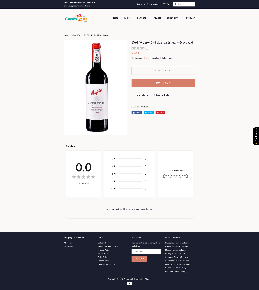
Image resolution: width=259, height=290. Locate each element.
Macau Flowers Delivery (175, 250)
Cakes (127, 18)
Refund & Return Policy (108, 246)
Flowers (142, 18)
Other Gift (173, 18)
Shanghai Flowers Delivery (176, 257)
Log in (139, 4)
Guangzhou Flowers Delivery (177, 264)
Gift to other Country (106, 264)
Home (115, 18)
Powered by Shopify (142, 279)
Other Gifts (76, 35)
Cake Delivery (104, 257)
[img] (138, 48)
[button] (129, 158)
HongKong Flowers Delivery (177, 246)
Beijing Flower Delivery (175, 254)
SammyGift (128, 279)
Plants (157, 18)
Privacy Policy (104, 250)
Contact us (68, 246)
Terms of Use (103, 254)
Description (141, 95)
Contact (190, 18)
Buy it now (163, 82)
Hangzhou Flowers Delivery (177, 243)
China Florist (103, 261)
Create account (153, 4)
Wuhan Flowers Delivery (175, 268)
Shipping (147, 58)
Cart (168, 4)
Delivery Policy (162, 95)
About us (68, 243)
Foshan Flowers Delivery (175, 271)
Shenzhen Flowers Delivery (177, 261)
